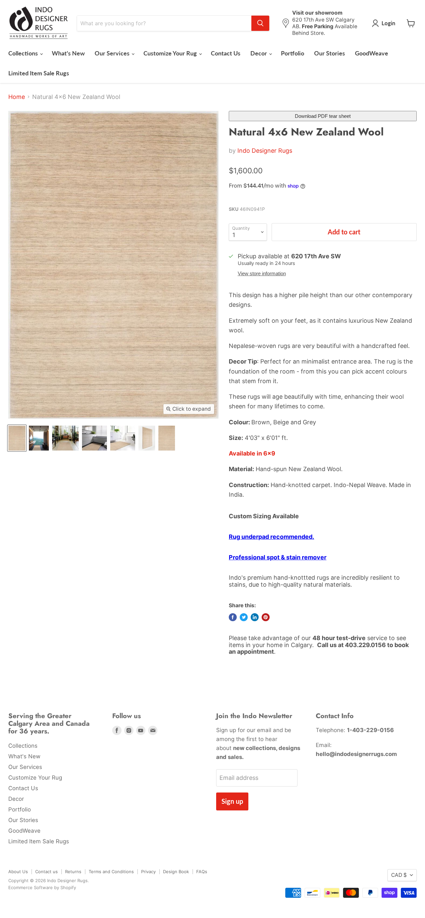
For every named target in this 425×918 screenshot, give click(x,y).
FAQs (201, 871)
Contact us (46, 871)
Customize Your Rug (170, 53)
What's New (68, 53)
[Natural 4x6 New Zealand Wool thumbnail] (17, 438)
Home (16, 97)
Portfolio (292, 53)
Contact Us (225, 53)
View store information (262, 273)
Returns (73, 871)
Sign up (232, 801)
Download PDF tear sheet (323, 116)
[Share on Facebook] (233, 617)
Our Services (113, 53)
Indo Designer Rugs (264, 150)
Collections (23, 53)
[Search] (260, 23)
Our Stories (329, 53)
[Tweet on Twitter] (244, 617)
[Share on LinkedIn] (255, 617)
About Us (18, 871)
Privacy (148, 871)
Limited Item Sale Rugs (38, 73)
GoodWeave (371, 53)
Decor (259, 53)
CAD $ (399, 875)
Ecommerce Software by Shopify (42, 887)
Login (388, 23)
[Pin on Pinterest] (266, 617)
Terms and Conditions (111, 871)
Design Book (176, 871)
